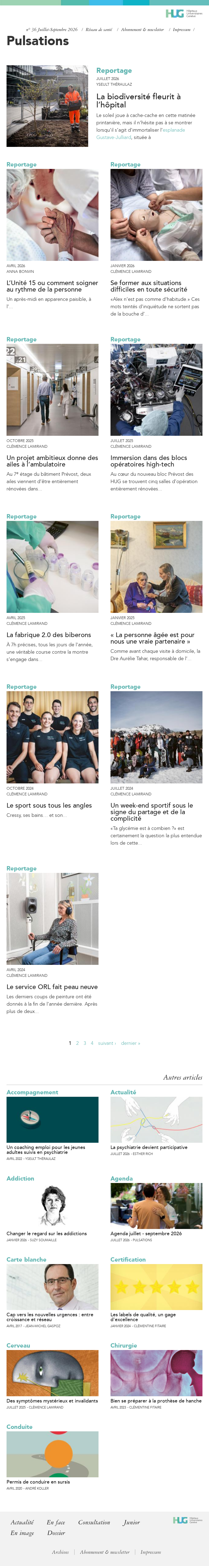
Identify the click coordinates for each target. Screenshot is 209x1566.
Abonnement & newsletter (142, 29)
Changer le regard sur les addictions (47, 1233)
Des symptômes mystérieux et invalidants (52, 1400)
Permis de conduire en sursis (38, 1481)
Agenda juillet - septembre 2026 (146, 1233)
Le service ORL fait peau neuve (52, 987)
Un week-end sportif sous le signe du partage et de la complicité (151, 812)
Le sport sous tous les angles (49, 805)
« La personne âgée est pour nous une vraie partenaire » (152, 638)
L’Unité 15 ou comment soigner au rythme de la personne (52, 286)
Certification (128, 1259)
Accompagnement (32, 1092)
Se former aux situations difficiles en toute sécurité (148, 286)
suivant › (107, 1043)
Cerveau (18, 1345)
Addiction (20, 1178)
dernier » (130, 1043)
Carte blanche (27, 1259)
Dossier (56, 1533)
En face (56, 1522)
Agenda (121, 1178)
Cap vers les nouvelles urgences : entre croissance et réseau (50, 1317)
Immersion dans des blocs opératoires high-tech (148, 461)
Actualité (123, 1092)
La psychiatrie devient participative (149, 1147)
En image (22, 1533)
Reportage (114, 70)
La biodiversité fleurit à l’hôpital (138, 101)
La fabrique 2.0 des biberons (49, 635)
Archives (60, 1552)
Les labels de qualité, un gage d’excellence (143, 1317)
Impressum (181, 29)
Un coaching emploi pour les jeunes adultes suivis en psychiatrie (46, 1150)
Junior (132, 1522)
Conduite (20, 1427)
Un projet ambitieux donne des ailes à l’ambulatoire (52, 461)
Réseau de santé (99, 29)
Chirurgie (123, 1345)
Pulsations (38, 40)
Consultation (94, 1522)
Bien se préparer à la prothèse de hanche (156, 1400)
